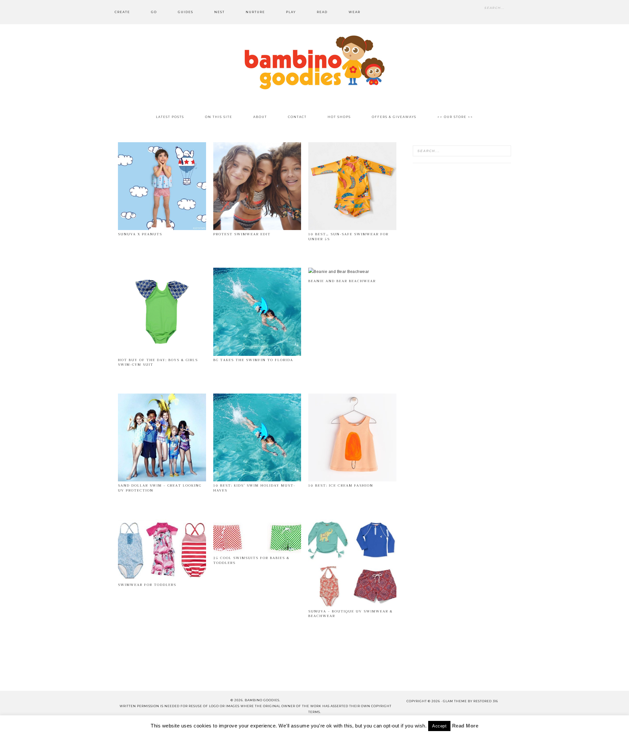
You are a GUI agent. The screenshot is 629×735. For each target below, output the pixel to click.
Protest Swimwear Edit (242, 234)
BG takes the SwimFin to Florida (253, 360)
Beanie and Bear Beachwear (342, 281)
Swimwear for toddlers (147, 585)
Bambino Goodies (314, 62)
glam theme (455, 701)
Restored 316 (485, 701)
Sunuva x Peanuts (140, 234)
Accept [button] (439, 726)
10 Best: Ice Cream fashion (340, 485)
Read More (465, 725)
